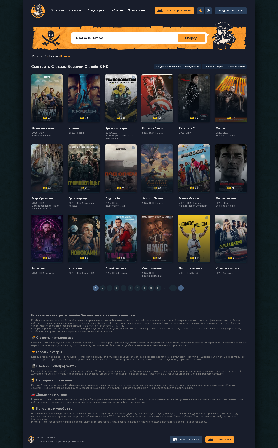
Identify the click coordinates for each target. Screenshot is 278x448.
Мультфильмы (99, 10)
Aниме (120, 10)
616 (173, 288)
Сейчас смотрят (214, 66)
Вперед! (191, 38)
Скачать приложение (178, 10)
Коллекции (138, 10)
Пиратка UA (39, 56)
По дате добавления (168, 66)
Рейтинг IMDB (236, 66)
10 (158, 288)
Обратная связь (189, 439)
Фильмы (60, 10)
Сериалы (77, 10)
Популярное (192, 66)
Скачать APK (223, 439)
